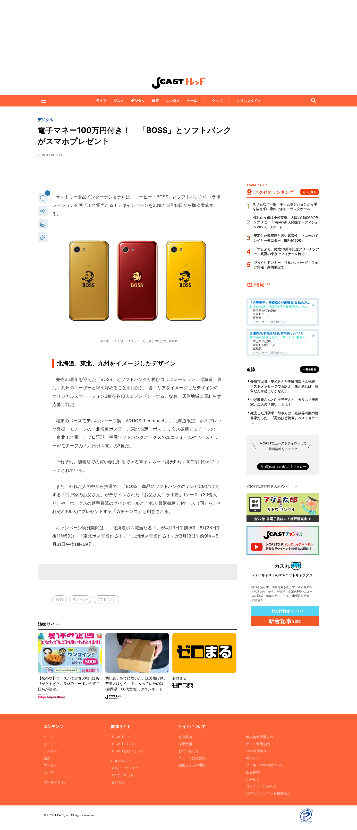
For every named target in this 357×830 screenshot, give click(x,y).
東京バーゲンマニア (126, 768)
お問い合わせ (188, 751)
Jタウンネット (122, 775)
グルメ (119, 100)
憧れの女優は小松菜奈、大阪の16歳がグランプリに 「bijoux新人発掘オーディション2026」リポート (285, 222)
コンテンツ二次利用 (261, 786)
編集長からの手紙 (192, 765)
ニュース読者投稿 (192, 758)
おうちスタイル (249, 100)
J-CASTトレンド (124, 744)
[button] (43, 100)
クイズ (217, 100)
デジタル (138, 100)
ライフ (101, 100)
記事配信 (253, 779)
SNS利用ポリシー (259, 751)
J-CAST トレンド (178, 82)
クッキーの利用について (264, 765)
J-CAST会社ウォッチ (127, 751)
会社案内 (185, 737)
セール (192, 100)
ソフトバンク (106, 599)
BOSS (59, 599)
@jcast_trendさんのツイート (272, 486)
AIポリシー (254, 758)
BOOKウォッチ (123, 761)
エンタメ (173, 100)
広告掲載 (253, 772)
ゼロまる (118, 782)
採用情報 (185, 744)
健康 (155, 100)
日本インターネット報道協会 (268, 793)
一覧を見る (309, 369)
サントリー (80, 599)
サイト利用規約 (258, 744)
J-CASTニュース (124, 737)
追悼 (250, 369)
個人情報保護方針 (259, 737)
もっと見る (309, 192)
